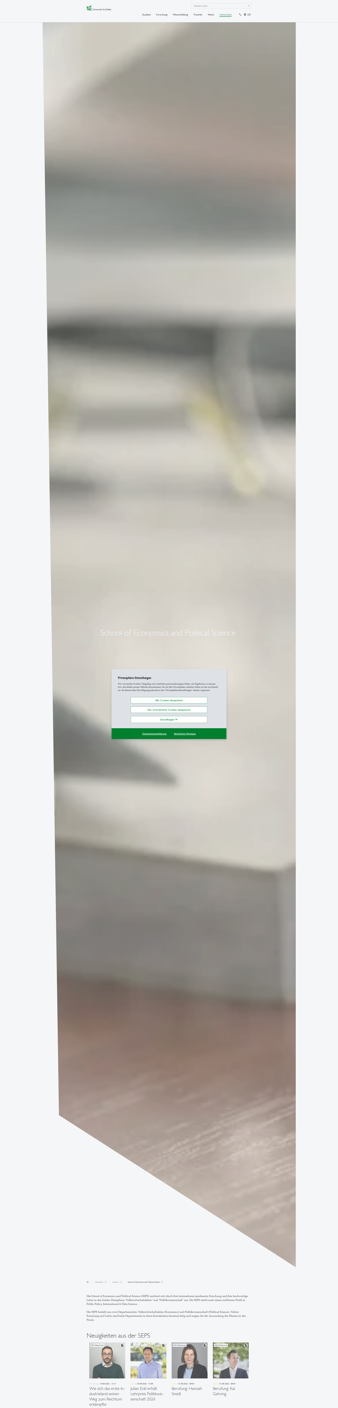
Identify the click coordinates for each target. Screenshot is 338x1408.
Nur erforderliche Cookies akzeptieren (169, 709)
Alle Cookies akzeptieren (169, 700)
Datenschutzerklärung (154, 733)
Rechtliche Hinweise (185, 733)
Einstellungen (167, 719)
